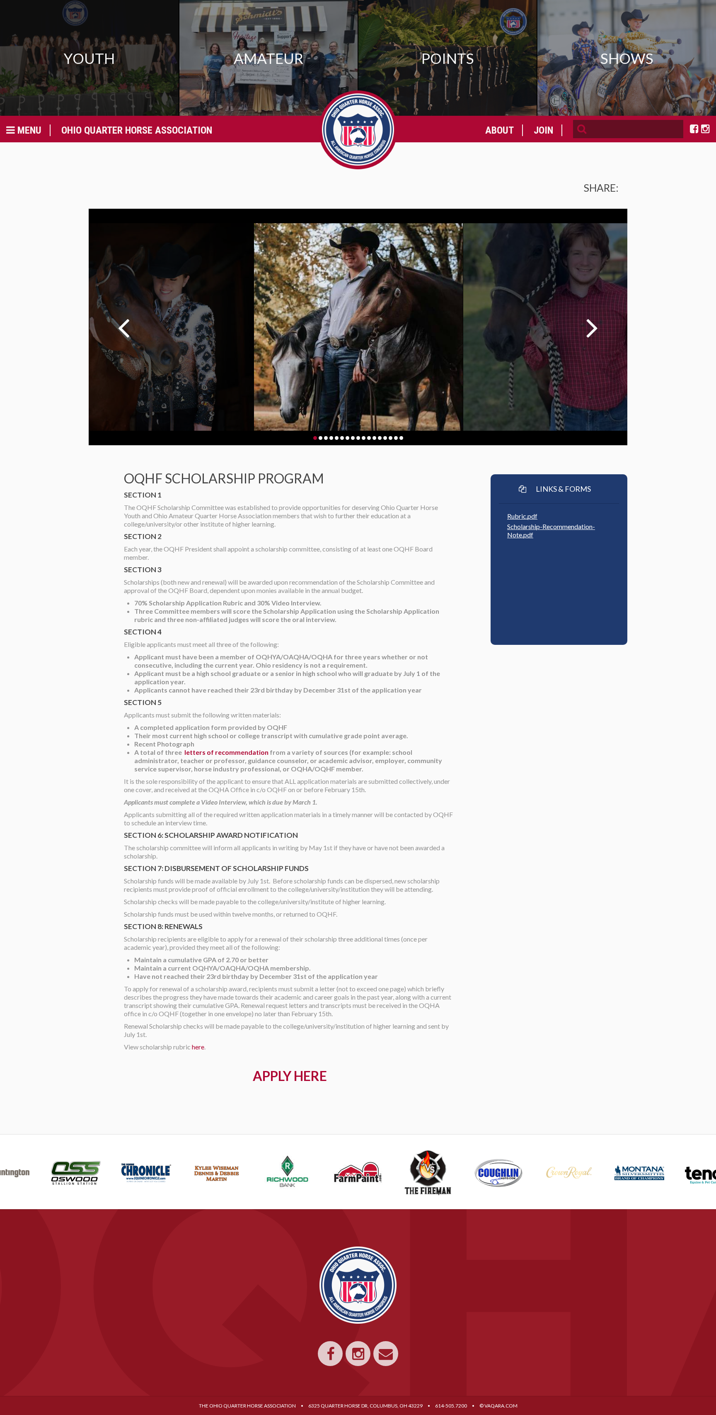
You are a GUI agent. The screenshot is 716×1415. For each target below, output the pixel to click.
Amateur (268, 58)
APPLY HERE (290, 1076)
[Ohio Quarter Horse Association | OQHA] (358, 129)
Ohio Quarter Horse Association (136, 130)
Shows (626, 58)
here (198, 1047)
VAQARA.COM (501, 1406)
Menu (28, 130)
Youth (89, 58)
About (499, 130)
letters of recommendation (226, 752)
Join (543, 130)
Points (447, 58)
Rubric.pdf (522, 516)
